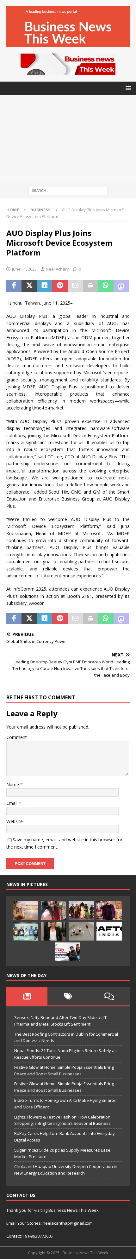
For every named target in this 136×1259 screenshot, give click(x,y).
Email (12, 803)
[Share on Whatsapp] (105, 286)
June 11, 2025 (24, 269)
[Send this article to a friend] (75, 286)
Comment (16, 737)
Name (13, 784)
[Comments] (109, 996)
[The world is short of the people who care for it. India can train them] (25, 931)
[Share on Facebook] (14, 286)
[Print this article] (90, 286)
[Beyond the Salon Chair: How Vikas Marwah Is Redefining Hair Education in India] (109, 910)
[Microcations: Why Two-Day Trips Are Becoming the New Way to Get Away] (25, 910)
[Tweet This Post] (29, 286)
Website (14, 821)
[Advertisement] (68, 139)
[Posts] (26, 996)
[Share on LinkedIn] (44, 286)
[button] (127, 88)
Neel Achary (57, 269)
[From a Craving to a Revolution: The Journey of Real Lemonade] (53, 931)
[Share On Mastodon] (121, 286)
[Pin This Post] (59, 286)
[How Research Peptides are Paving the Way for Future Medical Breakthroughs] (81, 931)
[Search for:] (68, 190)
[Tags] (68, 996)
